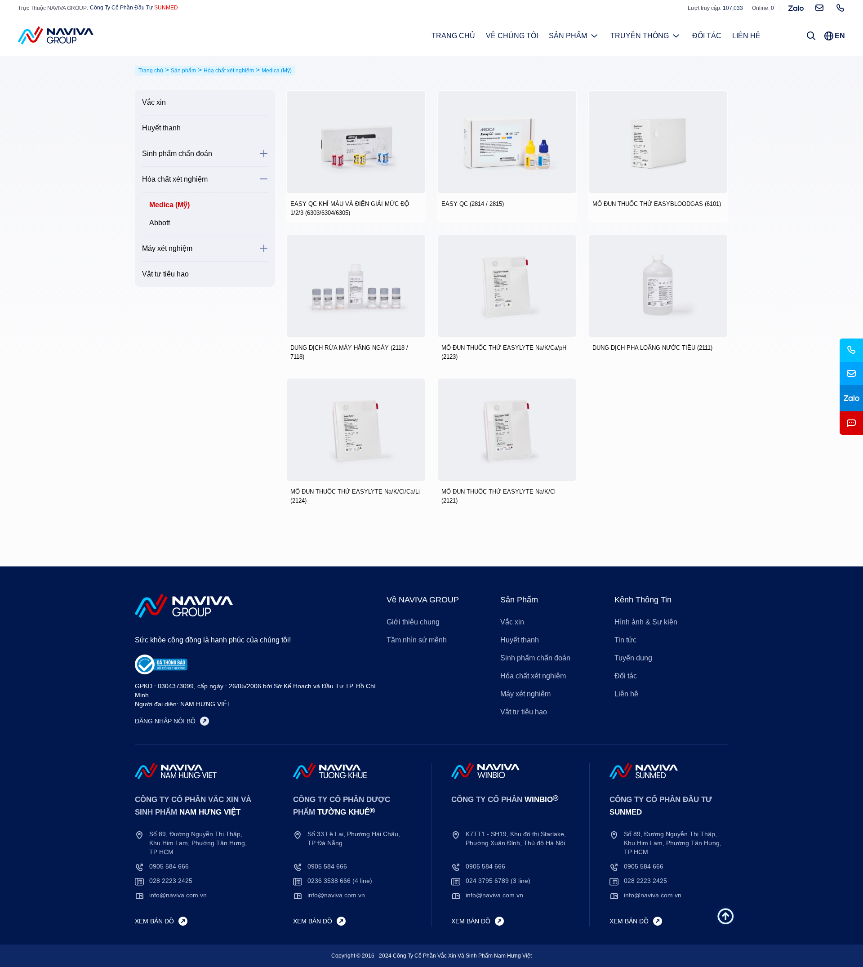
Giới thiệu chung (413, 622)
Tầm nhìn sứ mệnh (417, 640)
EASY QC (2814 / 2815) (472, 204)
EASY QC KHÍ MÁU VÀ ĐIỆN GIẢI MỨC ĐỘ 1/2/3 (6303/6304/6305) (349, 208)
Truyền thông (639, 36)
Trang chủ (453, 36)
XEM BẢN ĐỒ (154, 921)
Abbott (159, 223)
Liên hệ (746, 36)
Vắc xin (154, 102)
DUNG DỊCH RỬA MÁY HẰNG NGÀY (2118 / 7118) (349, 352)
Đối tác (706, 36)
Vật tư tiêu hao (165, 274)
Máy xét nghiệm (167, 248)
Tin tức (625, 640)
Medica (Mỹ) (169, 205)
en (840, 36)
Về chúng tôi (512, 36)
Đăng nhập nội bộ (165, 721)
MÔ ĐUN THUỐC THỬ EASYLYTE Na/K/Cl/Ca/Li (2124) (355, 496)
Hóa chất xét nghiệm (175, 179)
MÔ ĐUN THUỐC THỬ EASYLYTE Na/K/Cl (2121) (498, 496)
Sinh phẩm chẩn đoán (177, 153)
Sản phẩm (568, 36)
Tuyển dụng (633, 658)
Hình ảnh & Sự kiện (645, 622)
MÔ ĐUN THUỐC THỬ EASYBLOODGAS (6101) (656, 204)
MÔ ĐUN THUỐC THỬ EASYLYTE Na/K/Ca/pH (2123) (503, 352)
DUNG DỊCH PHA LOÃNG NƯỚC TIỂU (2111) (652, 347)
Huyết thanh (161, 128)
